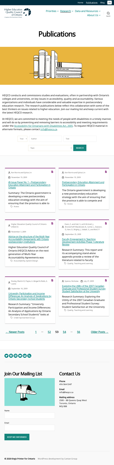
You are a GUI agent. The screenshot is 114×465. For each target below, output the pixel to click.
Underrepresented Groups (24, 317)
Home (80, 2)
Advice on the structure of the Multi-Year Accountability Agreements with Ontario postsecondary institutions (28, 239)
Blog (102, 2)
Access (16, 206)
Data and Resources (86, 11)
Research (65, 11)
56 (78, 332)
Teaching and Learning (83, 263)
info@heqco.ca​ (48, 129)
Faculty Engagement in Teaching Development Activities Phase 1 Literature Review (83, 242)
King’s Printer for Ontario (23, 458)
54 (64, 332)
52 (49, 332)
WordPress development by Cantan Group (57, 458)
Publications (92, 2)
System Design (32, 261)
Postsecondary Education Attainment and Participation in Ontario (83, 183)
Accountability (19, 261)
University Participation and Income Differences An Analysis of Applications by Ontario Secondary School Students (29, 296)
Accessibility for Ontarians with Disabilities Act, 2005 (43, 125)
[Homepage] (17, 13)
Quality (70, 263)
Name (6, 410)
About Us (92, 15)
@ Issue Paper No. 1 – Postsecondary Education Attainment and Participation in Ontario (29, 185)
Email (6, 423)
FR (109, 2)
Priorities (51, 11)
